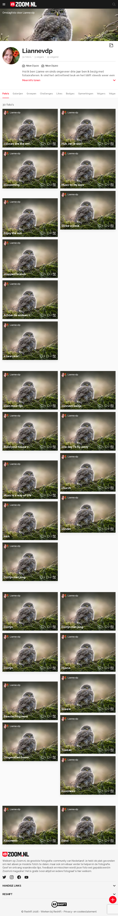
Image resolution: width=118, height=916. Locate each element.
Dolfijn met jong (15, 577)
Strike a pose (70, 225)
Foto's (5, 93)
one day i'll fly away (74, 446)
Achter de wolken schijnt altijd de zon (18, 315)
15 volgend (52, 57)
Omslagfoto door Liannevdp (18, 12)
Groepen (31, 93)
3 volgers (39, 57)
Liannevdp (15, 112)
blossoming (12, 184)
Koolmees (68, 791)
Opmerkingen (85, 93)
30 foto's (26, 57)
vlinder (66, 529)
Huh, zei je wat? (72, 143)
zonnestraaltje (71, 406)
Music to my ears (72, 184)
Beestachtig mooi (16, 716)
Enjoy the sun (13, 233)
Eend (65, 840)
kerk (7, 536)
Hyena (65, 668)
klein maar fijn (13, 406)
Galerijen (18, 93)
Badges (70, 93)
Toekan (66, 750)
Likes (59, 93)
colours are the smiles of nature (18, 143)
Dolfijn (8, 627)
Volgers (101, 93)
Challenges (46, 93)
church (66, 488)
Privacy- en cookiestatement (80, 911)
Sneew (66, 709)
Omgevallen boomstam (18, 757)
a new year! (11, 356)
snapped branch (15, 274)
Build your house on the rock (18, 446)
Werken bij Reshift (51, 911)
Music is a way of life (17, 495)
